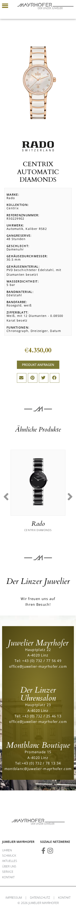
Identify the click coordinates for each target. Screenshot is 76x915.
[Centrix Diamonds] (38, 482)
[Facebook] (43, 851)
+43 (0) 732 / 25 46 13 (41, 716)
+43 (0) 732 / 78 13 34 (41, 763)
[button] (5, 6)
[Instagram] (50, 851)
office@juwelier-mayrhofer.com (38, 666)
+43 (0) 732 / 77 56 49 (41, 660)
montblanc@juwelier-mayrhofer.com (38, 768)
